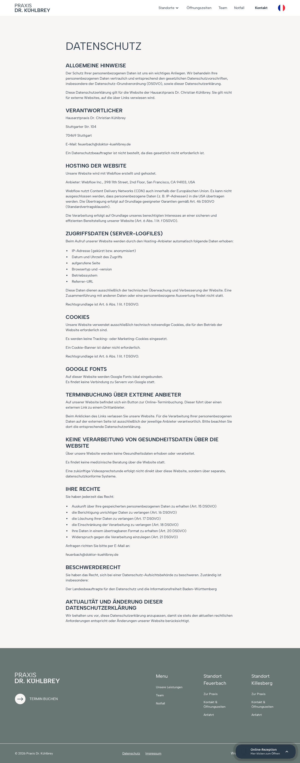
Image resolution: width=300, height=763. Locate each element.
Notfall (239, 8)
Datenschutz (131, 753)
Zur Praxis (211, 694)
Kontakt (261, 8)
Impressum (153, 753)
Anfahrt (209, 715)
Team (223, 8)
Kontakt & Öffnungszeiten (215, 704)
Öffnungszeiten (199, 8)
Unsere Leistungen (169, 687)
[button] (169, 8)
